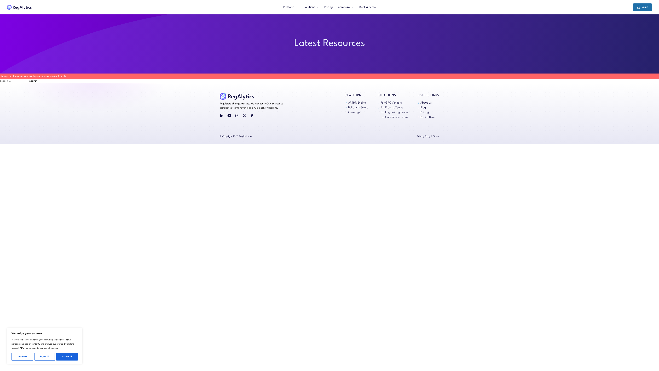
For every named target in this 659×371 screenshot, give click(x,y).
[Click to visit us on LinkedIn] (222, 116)
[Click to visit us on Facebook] (252, 116)
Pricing (328, 7)
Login (645, 7)
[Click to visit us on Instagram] (237, 116)
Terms (436, 136)
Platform (288, 7)
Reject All (44, 357)
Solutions (309, 7)
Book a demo (367, 7)
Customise (22, 357)
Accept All (67, 357)
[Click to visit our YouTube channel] (229, 116)
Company (344, 7)
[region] (44, 346)
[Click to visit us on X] (244, 116)
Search (33, 81)
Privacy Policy (423, 136)
